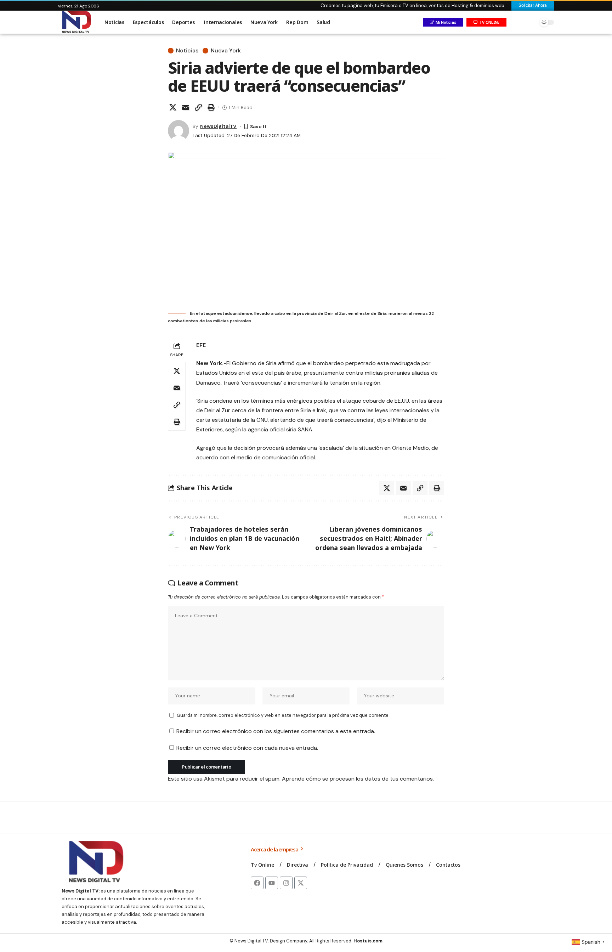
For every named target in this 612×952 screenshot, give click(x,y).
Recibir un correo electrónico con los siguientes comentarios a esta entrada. (275, 731)
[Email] (186, 107)
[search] (530, 22)
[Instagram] (286, 883)
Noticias (187, 50)
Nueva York (226, 50)
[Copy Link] (198, 107)
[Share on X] (173, 107)
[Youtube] (271, 883)
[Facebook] (257, 883)
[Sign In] (516, 22)
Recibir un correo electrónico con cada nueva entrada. (247, 748)
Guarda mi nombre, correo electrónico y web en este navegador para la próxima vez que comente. (283, 715)
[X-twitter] (300, 883)
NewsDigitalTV (218, 126)
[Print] (211, 107)
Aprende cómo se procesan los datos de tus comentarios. (358, 778)
